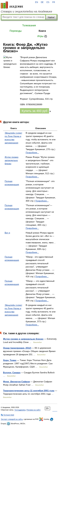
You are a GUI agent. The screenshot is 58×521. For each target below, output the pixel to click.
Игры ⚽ (42, 36)
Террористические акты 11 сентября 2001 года (28, 390)
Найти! (51, 17)
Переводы (16, 31)
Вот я (7, 232)
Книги (42, 31)
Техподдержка (20, 410)
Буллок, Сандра (11, 372)
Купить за (34, 111)
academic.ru (12, 5)
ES (48, 2)
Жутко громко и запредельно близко (23, 339)
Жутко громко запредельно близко (11, 160)
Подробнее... (32, 152)
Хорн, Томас (9, 360)
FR (53, 2)
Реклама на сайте (33, 410)
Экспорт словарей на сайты (12, 419)
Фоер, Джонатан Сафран (16, 381)
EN (36, 2)
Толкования (29, 25)
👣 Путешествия (7, 415)
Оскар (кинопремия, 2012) (17, 348)
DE (42, 2)
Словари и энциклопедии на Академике (26, 11)
